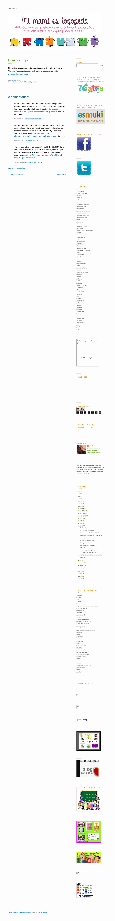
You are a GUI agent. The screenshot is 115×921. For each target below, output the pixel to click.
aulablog (78, 601)
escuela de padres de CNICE (84, 621)
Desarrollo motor (81, 241)
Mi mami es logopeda (24, 911)
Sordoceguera (80, 294)
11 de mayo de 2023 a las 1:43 (33, 162)
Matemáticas (79, 221)
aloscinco (79, 595)
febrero (82, 565)
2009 (79, 573)
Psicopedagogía (80, 322)
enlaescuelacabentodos (82, 619)
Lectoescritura (80, 195)
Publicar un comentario (16, 169)
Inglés (78, 252)
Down (78, 265)
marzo (82, 563)
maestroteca (79, 636)
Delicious (26, 82)
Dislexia (78, 261)
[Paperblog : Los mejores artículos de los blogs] (82, 721)
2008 (79, 576)
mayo (81, 525)
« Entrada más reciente (16, 174)
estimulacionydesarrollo (82, 623)
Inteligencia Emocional (82, 204)
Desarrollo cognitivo (81, 206)
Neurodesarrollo (80, 237)
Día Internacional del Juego (87, 530)
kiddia (78, 634)
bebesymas (79, 604)
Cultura (78, 219)
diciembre (82, 508)
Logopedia (79, 189)
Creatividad (79, 228)
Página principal (12, 8)
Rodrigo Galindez (42, 912)
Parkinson (79, 278)
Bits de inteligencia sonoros (87, 528)
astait (77, 599)
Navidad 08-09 (80, 287)
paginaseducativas (81, 650)
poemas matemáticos (82, 652)
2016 (79, 493)
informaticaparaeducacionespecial (85, 630)
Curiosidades (80, 208)
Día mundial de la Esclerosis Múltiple (89, 533)
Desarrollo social (81, 213)
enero (81, 568)
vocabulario (79, 316)
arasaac (78, 597)
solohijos (78, 658)
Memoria (78, 257)
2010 (79, 571)
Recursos (79, 197)
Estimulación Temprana (82, 200)
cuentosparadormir (81, 608)
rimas (78, 329)
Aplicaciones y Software (83, 210)
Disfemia (78, 276)
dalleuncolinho (80, 610)
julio (81, 520)
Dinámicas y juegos (81, 226)
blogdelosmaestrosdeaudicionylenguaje (87, 606)
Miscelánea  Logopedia (83, 250)
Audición (78, 303)
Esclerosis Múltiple (81, 267)
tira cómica (79, 296)
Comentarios (79, 274)
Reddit (34, 82)
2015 (79, 496)
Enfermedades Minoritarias (83, 235)
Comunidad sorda (81, 263)
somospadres (80, 661)
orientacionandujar (81, 645)
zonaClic (78, 671)
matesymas (79, 641)
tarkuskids (79, 663)
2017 (79, 491)
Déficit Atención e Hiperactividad (85, 230)
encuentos (79, 617)
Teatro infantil (80, 270)
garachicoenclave (81, 628)
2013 (79, 501)
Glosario (78, 298)
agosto (82, 518)
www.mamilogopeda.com (17, 74)
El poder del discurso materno (88, 545)
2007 (79, 578)
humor (78, 259)
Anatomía (79, 283)
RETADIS (82, 548)
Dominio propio (19, 60)
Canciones (79, 309)
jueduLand (79, 632)
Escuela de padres (81, 193)
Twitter (15, 82)
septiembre (83, 515)
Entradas (81, 427)
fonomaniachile (80, 625)
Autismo (78, 232)
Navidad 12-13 (80, 311)
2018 (79, 488)
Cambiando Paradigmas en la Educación (91, 554)
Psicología (79, 320)
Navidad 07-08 (80, 307)
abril (81, 560)
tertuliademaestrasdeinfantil (83, 665)
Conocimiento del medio (82, 215)
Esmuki (78, 305)
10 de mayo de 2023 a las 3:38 (33, 118)
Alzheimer (79, 246)
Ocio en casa (80, 191)
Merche (92, 446)
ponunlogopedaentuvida (82, 654)
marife (78, 639)
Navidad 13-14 (80, 318)
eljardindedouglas (81, 614)
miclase (78, 643)
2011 (79, 506)
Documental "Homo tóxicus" (87, 540)
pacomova (79, 647)
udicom (78, 669)
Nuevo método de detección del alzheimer (91, 535)
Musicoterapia (80, 243)
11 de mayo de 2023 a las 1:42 (32, 140)
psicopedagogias (81, 656)
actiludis (78, 593)
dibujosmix (79, 612)
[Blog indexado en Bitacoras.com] (81, 873)
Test (77, 324)
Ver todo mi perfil (91, 455)
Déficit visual (79, 281)
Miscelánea (17, 80)
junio (81, 523)
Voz (77, 289)
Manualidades (80, 254)
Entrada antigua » (61, 174)
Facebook (20, 82)
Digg (30, 82)
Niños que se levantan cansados (88, 543)
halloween (79, 314)
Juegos (78, 239)
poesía (78, 327)
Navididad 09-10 (80, 300)
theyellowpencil (80, 667)
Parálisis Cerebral (81, 248)
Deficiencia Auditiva (81, 285)
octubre (82, 513)
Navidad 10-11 (80, 292)
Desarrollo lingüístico (82, 217)
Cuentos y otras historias (83, 202)
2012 (79, 503)
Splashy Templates (25, 912)
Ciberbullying (83, 557)
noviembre (83, 510)
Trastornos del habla (82, 272)
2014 (79, 498)
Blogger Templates (13, 912)
